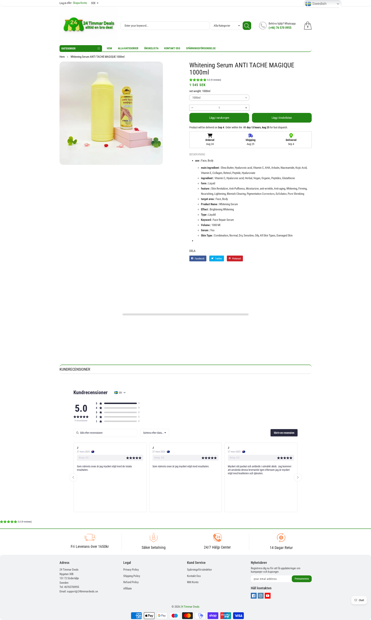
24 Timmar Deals (189, 606)
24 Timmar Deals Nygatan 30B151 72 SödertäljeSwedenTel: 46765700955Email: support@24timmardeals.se (79, 580)
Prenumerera (302, 578)
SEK (93, 3)
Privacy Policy (131, 569)
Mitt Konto (193, 582)
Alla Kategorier (128, 48)
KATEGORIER (68, 48)
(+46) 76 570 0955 (280, 28)
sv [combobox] (120, 392)
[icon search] (247, 25)
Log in (63, 3)
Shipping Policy (131, 576)
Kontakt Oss (172, 48)
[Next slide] (297, 477)
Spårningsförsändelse (199, 569)
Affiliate (127, 588)
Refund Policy (131, 582)
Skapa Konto (77, 3)
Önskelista (151, 48)
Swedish (319, 4)
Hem (109, 48)
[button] (205, 80)
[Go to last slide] (73, 477)
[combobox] (154, 433)
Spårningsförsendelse (201, 48)
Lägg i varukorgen (219, 117)
